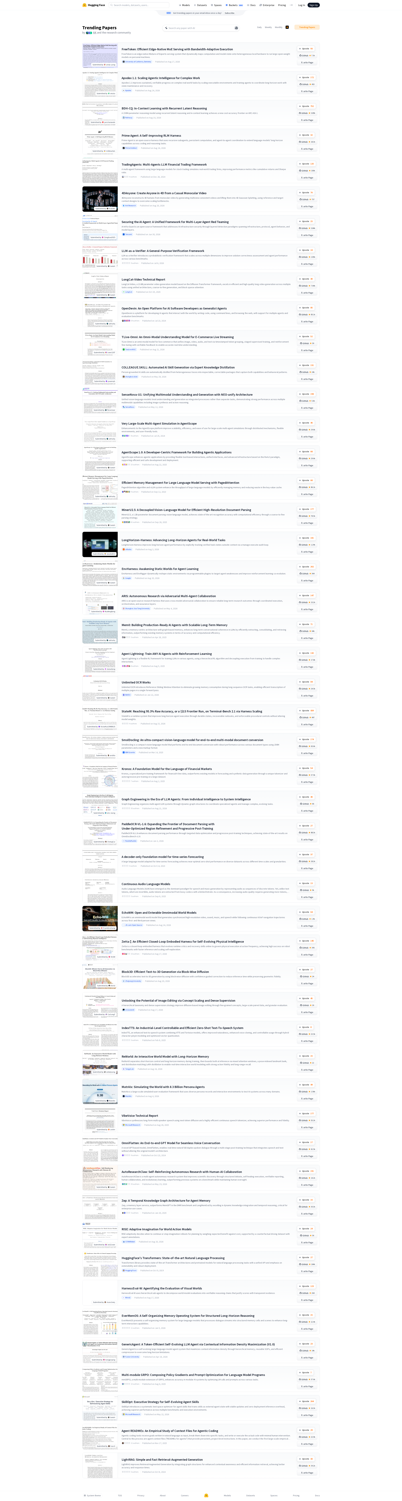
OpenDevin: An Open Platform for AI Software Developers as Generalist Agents (174, 308)
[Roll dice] (236, 28)
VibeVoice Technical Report (140, 1116)
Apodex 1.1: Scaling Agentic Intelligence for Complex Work (161, 78)
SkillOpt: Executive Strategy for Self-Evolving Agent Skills (160, 1402)
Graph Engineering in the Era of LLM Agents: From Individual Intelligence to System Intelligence (186, 799)
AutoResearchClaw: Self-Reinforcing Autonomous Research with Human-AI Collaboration (182, 1172)
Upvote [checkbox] (307, 48)
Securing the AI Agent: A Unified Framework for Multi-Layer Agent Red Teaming (175, 222)
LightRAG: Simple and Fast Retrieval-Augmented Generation (162, 1459)
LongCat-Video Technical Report (143, 279)
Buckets (235, 5)
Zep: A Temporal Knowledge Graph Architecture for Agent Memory (166, 1200)
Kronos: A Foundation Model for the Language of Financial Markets (167, 769)
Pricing (282, 5)
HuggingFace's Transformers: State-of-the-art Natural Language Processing (173, 1258)
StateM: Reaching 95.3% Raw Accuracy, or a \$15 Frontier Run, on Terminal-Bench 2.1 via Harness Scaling (192, 711)
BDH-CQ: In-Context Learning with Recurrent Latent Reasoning (164, 108)
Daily (259, 27)
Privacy (140, 1495)
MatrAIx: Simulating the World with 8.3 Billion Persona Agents (163, 1087)
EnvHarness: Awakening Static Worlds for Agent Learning (160, 569)
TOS (120, 1495)
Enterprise (268, 5)
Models (186, 5)
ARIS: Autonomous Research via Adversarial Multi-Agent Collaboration (169, 596)
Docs (253, 5)
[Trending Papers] (287, 27)
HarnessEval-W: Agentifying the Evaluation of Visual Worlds (162, 1288)
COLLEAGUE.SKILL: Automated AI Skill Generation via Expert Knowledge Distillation (178, 367)
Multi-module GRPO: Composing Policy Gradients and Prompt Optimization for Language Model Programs (193, 1375)
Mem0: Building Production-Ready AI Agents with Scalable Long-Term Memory (174, 625)
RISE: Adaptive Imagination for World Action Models (157, 1229)
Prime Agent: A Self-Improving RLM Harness (151, 135)
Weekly (268, 27)
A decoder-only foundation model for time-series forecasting (163, 857)
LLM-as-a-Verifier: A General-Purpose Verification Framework (163, 251)
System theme (94, 1495)
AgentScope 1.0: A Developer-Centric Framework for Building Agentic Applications (177, 452)
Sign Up (314, 5)
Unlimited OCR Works (136, 682)
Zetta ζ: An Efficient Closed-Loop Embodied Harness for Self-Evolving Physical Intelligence (183, 941)
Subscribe (229, 13)
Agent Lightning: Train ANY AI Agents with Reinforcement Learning (167, 654)
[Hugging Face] (206, 1495)
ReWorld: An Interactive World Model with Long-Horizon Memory (165, 1056)
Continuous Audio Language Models (146, 884)
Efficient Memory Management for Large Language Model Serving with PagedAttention (180, 483)
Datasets (202, 5)
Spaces (218, 5)
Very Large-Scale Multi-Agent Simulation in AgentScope (159, 423)
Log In (301, 5)
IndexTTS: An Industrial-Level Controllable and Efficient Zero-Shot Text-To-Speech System (182, 1028)
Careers (185, 1495)
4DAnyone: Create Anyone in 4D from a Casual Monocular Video (164, 193)
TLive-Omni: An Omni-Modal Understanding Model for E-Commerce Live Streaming (178, 337)
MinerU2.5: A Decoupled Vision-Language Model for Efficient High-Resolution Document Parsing (186, 510)
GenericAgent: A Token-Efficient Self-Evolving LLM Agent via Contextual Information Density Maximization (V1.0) (198, 1344)
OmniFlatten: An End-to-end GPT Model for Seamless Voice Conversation (171, 1143)
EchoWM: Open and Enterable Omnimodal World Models (159, 912)
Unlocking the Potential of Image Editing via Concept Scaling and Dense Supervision (178, 1000)
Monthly (278, 27)
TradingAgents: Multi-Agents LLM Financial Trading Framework (164, 164)
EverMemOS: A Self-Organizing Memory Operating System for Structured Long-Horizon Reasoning (188, 1316)
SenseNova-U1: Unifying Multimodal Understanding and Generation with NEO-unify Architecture (187, 394)
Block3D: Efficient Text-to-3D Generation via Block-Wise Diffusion (165, 972)
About (163, 1495)
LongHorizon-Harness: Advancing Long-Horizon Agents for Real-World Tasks (173, 540)
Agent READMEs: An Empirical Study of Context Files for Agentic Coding (170, 1431)
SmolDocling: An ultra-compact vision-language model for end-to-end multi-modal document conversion (192, 740)
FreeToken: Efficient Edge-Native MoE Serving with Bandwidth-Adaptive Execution (177, 49)
